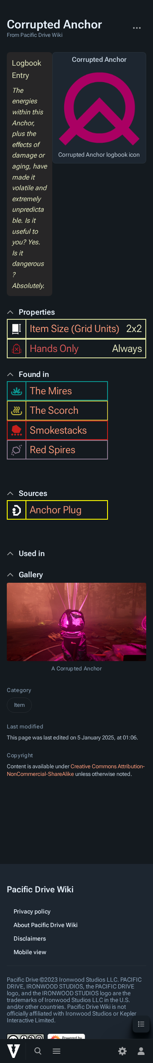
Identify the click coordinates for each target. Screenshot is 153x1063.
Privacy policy (32, 911)
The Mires (51, 391)
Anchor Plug (56, 510)
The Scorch (54, 410)
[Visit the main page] (13, 1051)
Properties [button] (37, 311)
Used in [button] (32, 553)
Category (19, 690)
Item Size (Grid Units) (74, 329)
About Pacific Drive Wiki (46, 925)
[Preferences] (122, 1051)
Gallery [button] (31, 574)
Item (19, 705)
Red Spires (52, 450)
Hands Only (54, 348)
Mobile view (30, 952)
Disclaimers (30, 938)
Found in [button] (34, 374)
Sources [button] (33, 493)
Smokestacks (58, 430)
